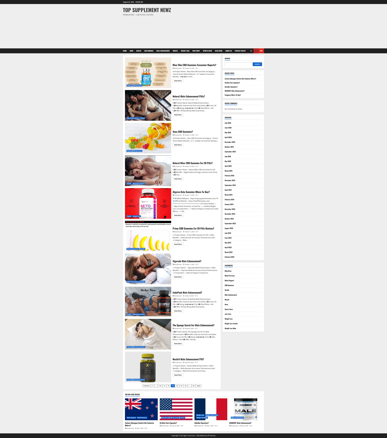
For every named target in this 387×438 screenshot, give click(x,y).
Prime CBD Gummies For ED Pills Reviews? (148, 236)
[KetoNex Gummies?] (211, 409)
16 (185, 386)
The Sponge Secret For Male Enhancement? (148, 334)
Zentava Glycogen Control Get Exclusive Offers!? (240, 78)
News (131, 51)
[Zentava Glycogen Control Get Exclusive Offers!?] (141, 409)
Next (198, 386)
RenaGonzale (178, 68)
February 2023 (229, 257)
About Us (228, 51)
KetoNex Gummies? (231, 87)
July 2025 (228, 156)
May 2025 (228, 161)
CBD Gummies (148, 51)
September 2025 (230, 151)
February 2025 (229, 175)
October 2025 (229, 147)
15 (181, 386)
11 (164, 386)
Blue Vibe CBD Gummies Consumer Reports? (148, 72)
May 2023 (228, 242)
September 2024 (230, 185)
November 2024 (230, 180)
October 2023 (229, 218)
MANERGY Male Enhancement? (234, 91)
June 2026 (228, 127)
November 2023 (230, 214)
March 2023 (228, 252)
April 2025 (228, 166)
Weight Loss (185, 51)
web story (196, 51)
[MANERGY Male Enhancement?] (245, 409)
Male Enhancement (163, 51)
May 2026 (228, 132)
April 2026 (228, 137)
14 (177, 386)
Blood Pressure (230, 275)
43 (193, 386)
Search (227, 58)
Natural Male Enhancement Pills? (148, 105)
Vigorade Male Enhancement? (148, 269)
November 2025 (230, 142)
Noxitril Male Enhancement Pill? (148, 367)
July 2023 (228, 233)
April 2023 (228, 247)
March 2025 (228, 171)
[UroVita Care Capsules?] (176, 409)
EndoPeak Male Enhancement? (148, 301)
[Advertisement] (193, 31)
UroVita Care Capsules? (232, 82)
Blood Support (229, 280)
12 (168, 386)
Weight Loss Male (230, 328)
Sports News (207, 51)
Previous (146, 386)
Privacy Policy (240, 51)
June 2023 (228, 238)
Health (138, 51)
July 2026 (228, 123)
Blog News (218, 51)
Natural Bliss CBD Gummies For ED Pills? (148, 170)
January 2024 (229, 204)
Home (125, 51)
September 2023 (230, 223)
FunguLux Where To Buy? (233, 95)
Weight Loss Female (231, 323)
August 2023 (229, 228)
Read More (178, 81)
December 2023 (230, 209)
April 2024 (228, 190)
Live (261, 50)
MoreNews (201, 435)
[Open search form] (251, 51)
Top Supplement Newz (147, 9)
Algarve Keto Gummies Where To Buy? (148, 203)
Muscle (175, 51)
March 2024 (228, 194)
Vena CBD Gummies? (148, 138)
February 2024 (229, 199)
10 (160, 386)
